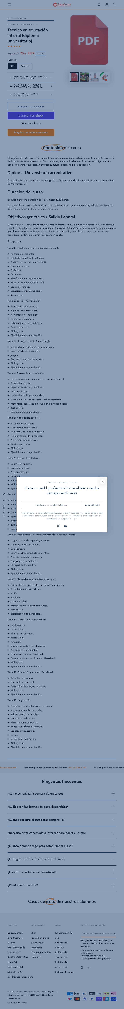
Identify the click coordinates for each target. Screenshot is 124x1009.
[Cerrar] (102, 481)
